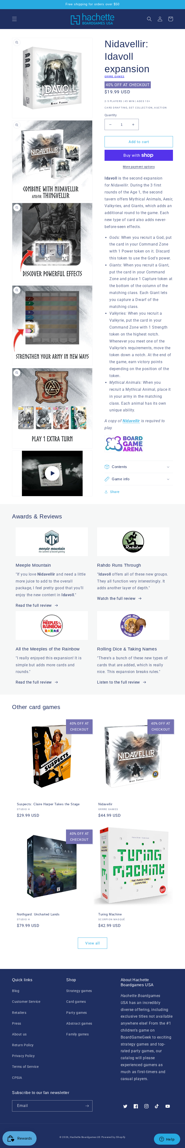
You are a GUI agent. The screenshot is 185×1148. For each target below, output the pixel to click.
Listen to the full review (118, 682)
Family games (77, 1034)
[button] (14, 19)
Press (16, 1023)
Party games (76, 1013)
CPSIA (17, 1078)
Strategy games (79, 991)
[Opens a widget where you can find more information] (167, 1140)
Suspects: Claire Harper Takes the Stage (48, 804)
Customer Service (26, 1002)
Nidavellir (105, 804)
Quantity (111, 115)
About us (19, 1034)
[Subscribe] (87, 1106)
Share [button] (114, 492)
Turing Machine (110, 914)
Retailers (19, 1013)
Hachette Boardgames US (85, 1137)
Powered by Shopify (113, 1137)
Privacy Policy (23, 1056)
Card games (76, 1002)
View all (92, 943)
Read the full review (34, 605)
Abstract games (79, 1023)
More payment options (139, 166)
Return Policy (23, 1045)
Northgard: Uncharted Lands (38, 914)
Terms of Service (25, 1067)
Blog (15, 991)
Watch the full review (116, 598)
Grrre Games (114, 76)
